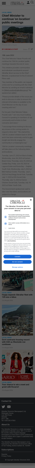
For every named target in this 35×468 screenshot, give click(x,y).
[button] (17, 228)
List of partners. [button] (11, 241)
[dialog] (17, 234)
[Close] (31, 200)
